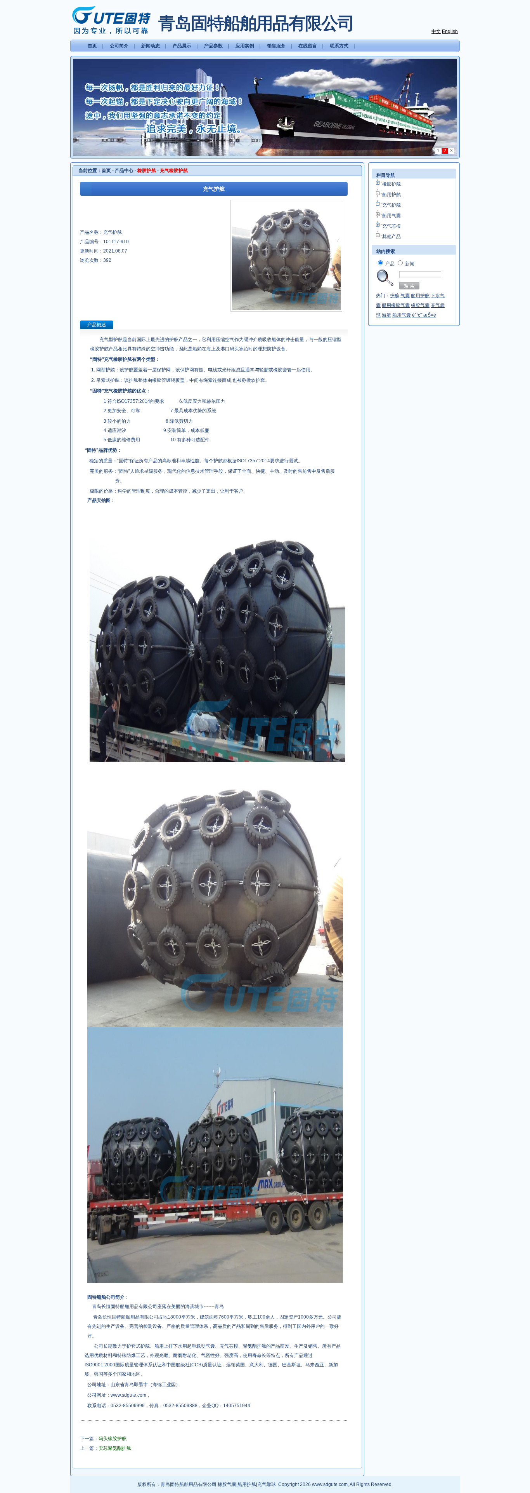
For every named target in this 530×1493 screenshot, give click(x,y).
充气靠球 (266, 1484)
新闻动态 (150, 46)
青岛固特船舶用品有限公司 (189, 1484)
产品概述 (96, 325)
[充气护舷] (286, 310)
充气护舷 (391, 205)
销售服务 (276, 46)
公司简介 (119, 46)
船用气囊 (391, 215)
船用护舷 (391, 194)
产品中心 (124, 170)
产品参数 (213, 46)
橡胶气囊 (227, 1484)
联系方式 (339, 46)
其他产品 (391, 236)
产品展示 (182, 46)
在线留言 (307, 46)
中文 (436, 31)
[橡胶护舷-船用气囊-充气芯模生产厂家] (111, 19)
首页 (92, 46)
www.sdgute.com (128, 1395)
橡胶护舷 (391, 184)
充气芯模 (391, 226)
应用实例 (245, 46)
